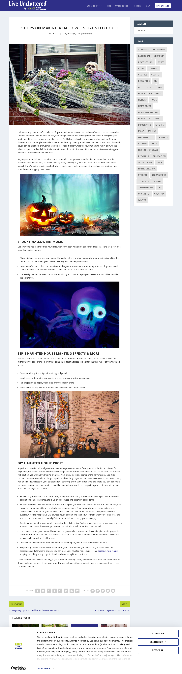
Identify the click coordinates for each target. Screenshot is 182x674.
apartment (159, 49)
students (143, 181)
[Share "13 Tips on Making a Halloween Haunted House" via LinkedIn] (66, 591)
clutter (155, 74)
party (154, 143)
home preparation (148, 112)
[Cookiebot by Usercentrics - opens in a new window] (18, 668)
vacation (159, 193)
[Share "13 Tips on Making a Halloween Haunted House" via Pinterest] (60, 591)
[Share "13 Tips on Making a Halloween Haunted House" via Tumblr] (54, 591)
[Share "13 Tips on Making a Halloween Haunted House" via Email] (72, 591)
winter (142, 200)
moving (152, 131)
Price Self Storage (148, 150)
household (155, 118)
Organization (122, 6)
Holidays (137, 6)
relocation (159, 156)
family (141, 93)
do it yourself (146, 87)
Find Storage (162, 5)
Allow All (158, 633)
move (141, 131)
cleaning (153, 68)
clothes (142, 74)
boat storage (146, 62)
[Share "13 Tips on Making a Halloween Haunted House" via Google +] (49, 591)
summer (157, 181)
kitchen (159, 124)
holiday (142, 99)
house (141, 118)
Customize (156, 642)
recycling (143, 156)
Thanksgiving (145, 187)
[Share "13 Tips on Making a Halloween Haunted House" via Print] (77, 591)
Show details (43, 668)
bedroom (159, 56)
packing (142, 143)
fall (160, 87)
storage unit (159, 175)
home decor (144, 106)
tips (159, 187)
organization (146, 137)
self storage (145, 162)
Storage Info (93, 6)
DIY (155, 81)
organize (163, 137)
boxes (161, 62)
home (154, 99)
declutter (144, 81)
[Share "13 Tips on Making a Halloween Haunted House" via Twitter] (43, 591)
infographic (144, 124)
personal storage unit (108, 551)
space (159, 162)
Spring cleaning (147, 168)
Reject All (158, 650)
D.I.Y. (148, 6)
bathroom (144, 56)
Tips (109, 6)
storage (142, 175)
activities (143, 49)
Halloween (155, 93)
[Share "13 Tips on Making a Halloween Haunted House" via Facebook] (37, 591)
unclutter (144, 193)
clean (141, 68)
